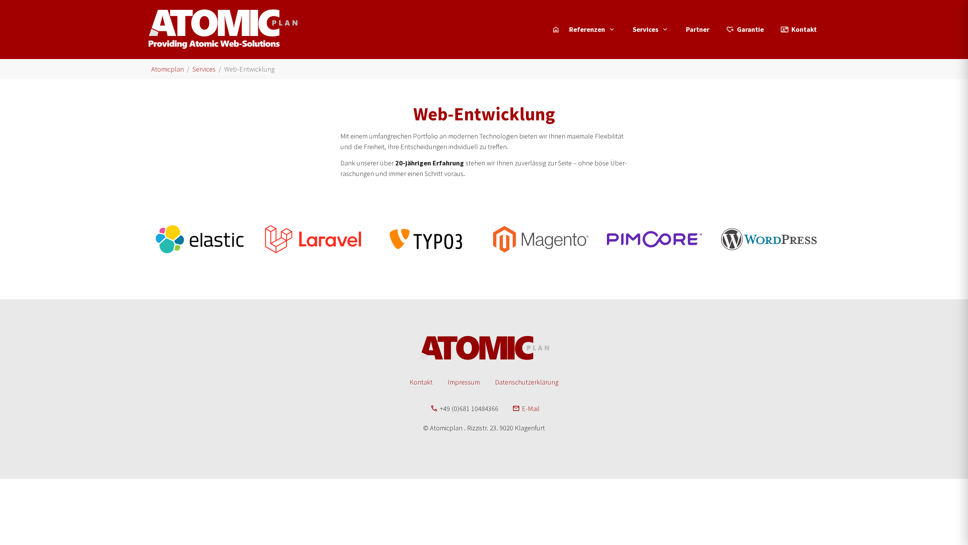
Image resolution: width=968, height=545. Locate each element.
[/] (556, 29)
